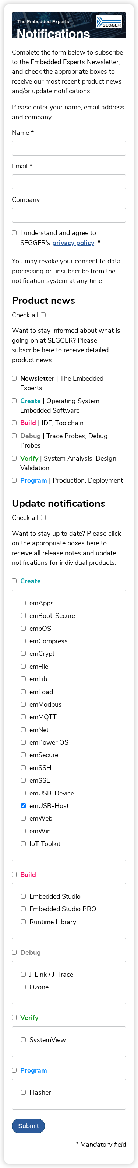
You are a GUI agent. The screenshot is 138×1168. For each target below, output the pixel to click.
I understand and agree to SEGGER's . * (60, 238)
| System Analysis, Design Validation (68, 463)
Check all (25, 315)
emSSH (40, 768)
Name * (23, 133)
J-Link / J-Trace (51, 975)
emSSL (39, 780)
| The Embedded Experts (61, 383)
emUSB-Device (51, 793)
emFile (38, 667)
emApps (41, 603)
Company (26, 200)
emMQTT (43, 717)
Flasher (40, 1093)
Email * (22, 166)
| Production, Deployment (71, 481)
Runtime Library (52, 922)
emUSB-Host (49, 806)
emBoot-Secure (52, 616)
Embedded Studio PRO (62, 909)
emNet (39, 730)
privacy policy (73, 243)
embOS (40, 629)
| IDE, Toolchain (52, 423)
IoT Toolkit (44, 844)
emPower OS (48, 742)
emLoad (41, 692)
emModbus (45, 705)
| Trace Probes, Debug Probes (64, 441)
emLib (38, 679)
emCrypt (41, 654)
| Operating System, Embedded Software (60, 406)
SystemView (47, 1040)
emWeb (40, 818)
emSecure (43, 755)
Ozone (39, 987)
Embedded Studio (55, 897)
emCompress (48, 641)
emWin (40, 831)
